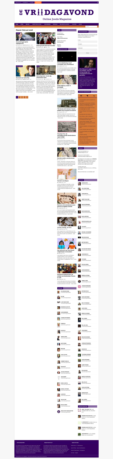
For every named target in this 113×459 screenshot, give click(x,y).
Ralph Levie (63, 399)
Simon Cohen (64, 336)
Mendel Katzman (85, 275)
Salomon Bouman (65, 291)
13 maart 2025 (60, 279)
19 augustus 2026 (61, 88)
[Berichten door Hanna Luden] (79, 282)
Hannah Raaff (85, 392)
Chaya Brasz (84, 330)
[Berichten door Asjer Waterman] (79, 361)
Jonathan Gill (85, 193)
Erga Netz (63, 366)
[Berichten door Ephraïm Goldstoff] (58, 308)
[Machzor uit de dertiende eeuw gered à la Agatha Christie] (66, 198)
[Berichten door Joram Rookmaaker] (79, 287)
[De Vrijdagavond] (56, 22)
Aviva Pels (63, 330)
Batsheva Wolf (85, 291)
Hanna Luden (85, 280)
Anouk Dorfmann (86, 204)
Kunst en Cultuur (36, 24)
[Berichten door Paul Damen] (79, 321)
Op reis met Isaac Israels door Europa (86, 129)
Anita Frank (63, 343)
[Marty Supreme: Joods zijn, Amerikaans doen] (46, 70)
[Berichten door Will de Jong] (79, 326)
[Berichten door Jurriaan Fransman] (79, 345)
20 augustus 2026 (61, 66)
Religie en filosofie (64, 24)
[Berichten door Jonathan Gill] (79, 195)
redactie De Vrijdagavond (67, 410)
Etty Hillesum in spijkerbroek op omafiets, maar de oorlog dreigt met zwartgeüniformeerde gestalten (87, 72)
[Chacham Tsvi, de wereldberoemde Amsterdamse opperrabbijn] (66, 127)
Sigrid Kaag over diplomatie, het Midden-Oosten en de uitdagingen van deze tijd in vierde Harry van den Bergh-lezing (87, 104)
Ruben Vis (63, 323)
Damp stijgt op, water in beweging (85, 116)
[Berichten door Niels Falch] (79, 383)
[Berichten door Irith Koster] (79, 372)
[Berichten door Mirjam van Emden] (79, 339)
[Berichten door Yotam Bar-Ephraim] (79, 355)
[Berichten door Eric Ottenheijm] (79, 304)
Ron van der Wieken (86, 248)
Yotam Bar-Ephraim (86, 354)
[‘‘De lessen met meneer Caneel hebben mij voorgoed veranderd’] (66, 103)
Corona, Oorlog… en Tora (64, 227)
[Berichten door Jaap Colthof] (58, 357)
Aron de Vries (47, 79)
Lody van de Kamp (65, 302)
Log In (80, 24)
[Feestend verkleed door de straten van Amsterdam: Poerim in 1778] (66, 268)
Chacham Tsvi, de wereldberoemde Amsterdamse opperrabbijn (66, 135)
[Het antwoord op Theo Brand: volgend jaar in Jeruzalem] (66, 243)
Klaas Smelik (26, 79)
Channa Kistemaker (65, 317)
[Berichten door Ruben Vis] (58, 326)
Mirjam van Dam (85, 237)
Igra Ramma (63, 376)
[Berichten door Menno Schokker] (79, 314)
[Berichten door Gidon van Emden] (79, 299)
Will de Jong (85, 325)
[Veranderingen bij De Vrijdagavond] (25, 36)
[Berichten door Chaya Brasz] (79, 333)
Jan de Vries (84, 308)
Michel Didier (64, 404)
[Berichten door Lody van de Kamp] (58, 302)
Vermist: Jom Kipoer (63, 181)
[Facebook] (98, 2)
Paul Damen (84, 318)
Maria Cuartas (64, 383)
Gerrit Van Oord (85, 199)
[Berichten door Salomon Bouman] (58, 292)
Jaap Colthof (64, 354)
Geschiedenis (47, 24)
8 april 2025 (60, 253)
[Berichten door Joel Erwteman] (79, 189)
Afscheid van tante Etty (22, 78)
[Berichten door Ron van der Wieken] (79, 250)
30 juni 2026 (60, 138)
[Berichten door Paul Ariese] (79, 401)
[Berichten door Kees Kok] (58, 350)
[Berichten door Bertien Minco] (79, 245)
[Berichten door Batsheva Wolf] (79, 293)
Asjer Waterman (85, 359)
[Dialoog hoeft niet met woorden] (46, 38)
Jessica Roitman (85, 387)
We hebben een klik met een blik (85, 114)
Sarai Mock (84, 349)
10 (32, 45)
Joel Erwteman (85, 188)
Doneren (38, 2)
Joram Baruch (85, 254)
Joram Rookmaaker (86, 285)
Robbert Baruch (27, 45)
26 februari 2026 (20, 45)
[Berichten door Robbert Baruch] (58, 362)
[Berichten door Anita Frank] (58, 344)
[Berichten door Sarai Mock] (79, 350)
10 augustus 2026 (61, 112)
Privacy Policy (18, 2)
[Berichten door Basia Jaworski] (79, 217)
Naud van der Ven (86, 211)
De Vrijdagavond (37, 446)
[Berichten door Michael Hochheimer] (79, 233)
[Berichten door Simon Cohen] (58, 339)
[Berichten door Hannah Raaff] (79, 395)
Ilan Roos (63, 394)
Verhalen (55, 24)
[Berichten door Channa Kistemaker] (58, 319)
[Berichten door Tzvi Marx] (79, 260)
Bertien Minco (85, 242)
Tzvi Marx (84, 259)
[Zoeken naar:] (91, 26)
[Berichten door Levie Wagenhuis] (79, 271)
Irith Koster (84, 370)
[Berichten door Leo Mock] (79, 228)
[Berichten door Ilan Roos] (58, 395)
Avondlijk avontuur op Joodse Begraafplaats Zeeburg (89, 417)
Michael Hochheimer (86, 232)
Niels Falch (84, 382)
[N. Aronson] (79, 423)
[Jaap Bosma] (79, 435)
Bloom (46, 47)
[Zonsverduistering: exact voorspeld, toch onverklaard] (66, 56)
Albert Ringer (85, 364)
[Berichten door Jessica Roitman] (79, 389)
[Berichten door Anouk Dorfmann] (79, 207)
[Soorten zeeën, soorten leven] (66, 152)
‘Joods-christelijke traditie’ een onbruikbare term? (88, 411)
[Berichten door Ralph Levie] (58, 401)
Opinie (21, 24)
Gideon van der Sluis (86, 221)
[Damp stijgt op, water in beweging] (66, 79)
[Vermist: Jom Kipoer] (66, 174)
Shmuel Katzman (65, 388)
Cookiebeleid (25, 2)
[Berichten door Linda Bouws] (79, 184)
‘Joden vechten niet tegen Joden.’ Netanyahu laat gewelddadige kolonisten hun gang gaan (87, 123)
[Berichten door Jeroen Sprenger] (58, 373)
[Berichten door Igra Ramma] (58, 379)
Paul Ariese (84, 399)
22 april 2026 (60, 159)
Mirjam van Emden (86, 337)
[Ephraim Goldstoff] (79, 417)
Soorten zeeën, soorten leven (65, 158)
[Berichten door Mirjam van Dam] (79, 237)
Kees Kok (63, 348)
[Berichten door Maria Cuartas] (58, 385)
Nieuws (27, 24)
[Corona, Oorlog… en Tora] (66, 221)
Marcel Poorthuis (86, 376)
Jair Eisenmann (64, 312)
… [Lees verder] (20, 61)
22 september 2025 (61, 208)
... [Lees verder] (68, 94)
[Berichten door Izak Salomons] (79, 266)
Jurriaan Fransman (86, 343)
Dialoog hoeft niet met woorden (45, 45)
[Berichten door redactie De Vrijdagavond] (58, 412)
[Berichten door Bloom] (58, 298)
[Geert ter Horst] (79, 410)
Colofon (74, 24)
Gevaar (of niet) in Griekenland (85, 139)
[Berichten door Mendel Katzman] (79, 276)
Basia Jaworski (85, 216)
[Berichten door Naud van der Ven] (79, 212)
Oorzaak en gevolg (83, 134)
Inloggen (31, 2)
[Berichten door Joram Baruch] (79, 255)
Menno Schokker (86, 313)
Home (17, 24)
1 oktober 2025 (60, 182)
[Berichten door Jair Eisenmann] (58, 314)
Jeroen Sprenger (65, 371)
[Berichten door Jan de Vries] (79, 309)
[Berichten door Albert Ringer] (79, 366)
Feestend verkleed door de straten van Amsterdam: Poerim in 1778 (66, 276)
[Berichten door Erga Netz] (58, 368)
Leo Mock (84, 226)
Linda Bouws (85, 182)
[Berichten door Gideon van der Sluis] (79, 222)
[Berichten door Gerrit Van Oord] (79, 200)
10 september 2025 (61, 229)
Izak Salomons (85, 264)
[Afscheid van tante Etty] (25, 70)
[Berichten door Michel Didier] (58, 407)
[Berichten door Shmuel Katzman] (58, 390)
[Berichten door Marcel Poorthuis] (79, 378)
